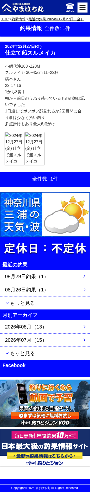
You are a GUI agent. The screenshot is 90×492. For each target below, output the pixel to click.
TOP (4, 19)
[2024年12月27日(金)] (14, 148)
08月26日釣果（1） (27, 289)
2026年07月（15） (26, 340)
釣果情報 (19, 19)
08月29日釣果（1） (27, 276)
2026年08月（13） (26, 327)
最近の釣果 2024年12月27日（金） (56, 19)
